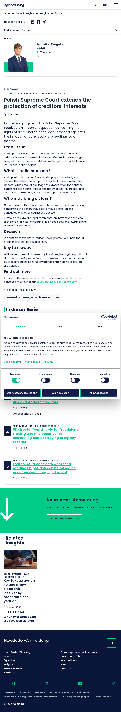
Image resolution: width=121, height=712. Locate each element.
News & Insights (25, 13)
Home (6, 13)
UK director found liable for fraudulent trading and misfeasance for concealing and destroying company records (45, 435)
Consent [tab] (21, 326)
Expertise (9, 660)
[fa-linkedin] (43, 684)
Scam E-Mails (102, 696)
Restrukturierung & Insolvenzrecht (30, 297)
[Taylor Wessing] (13, 5)
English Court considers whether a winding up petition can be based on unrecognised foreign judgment (44, 468)
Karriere (9, 672)
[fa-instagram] (10, 684)
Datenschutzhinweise (16, 692)
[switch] (45, 380)
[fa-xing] (111, 684)
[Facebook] (38, 22)
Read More (60, 59)
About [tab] (100, 326)
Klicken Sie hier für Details (20, 588)
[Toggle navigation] (116, 4)
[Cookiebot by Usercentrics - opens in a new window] (103, 317)
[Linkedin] (32, 22)
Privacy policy (30, 361)
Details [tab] (60, 326)
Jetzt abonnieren (60, 510)
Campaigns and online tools (78, 652)
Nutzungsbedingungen (76, 696)
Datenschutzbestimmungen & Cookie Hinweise (61, 692)
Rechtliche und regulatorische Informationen (31, 696)
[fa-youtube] (77, 684)
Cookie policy (12, 361)
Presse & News (13, 668)
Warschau (45, 52)
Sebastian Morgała (21, 621)
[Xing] (44, 22)
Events (64, 664)
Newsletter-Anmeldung (26, 640)
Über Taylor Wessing (17, 652)
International (68, 660)
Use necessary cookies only (22, 392)
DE (105, 5)
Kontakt (65, 668)
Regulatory (46, 361)
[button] (96, 5)
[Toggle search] (96, 5)
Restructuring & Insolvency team (56, 282)
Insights (44, 13)
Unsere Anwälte (70, 656)
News (7, 656)
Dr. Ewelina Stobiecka (22, 617)
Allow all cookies (98, 392)
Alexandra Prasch (29, 413)
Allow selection (60, 392)
